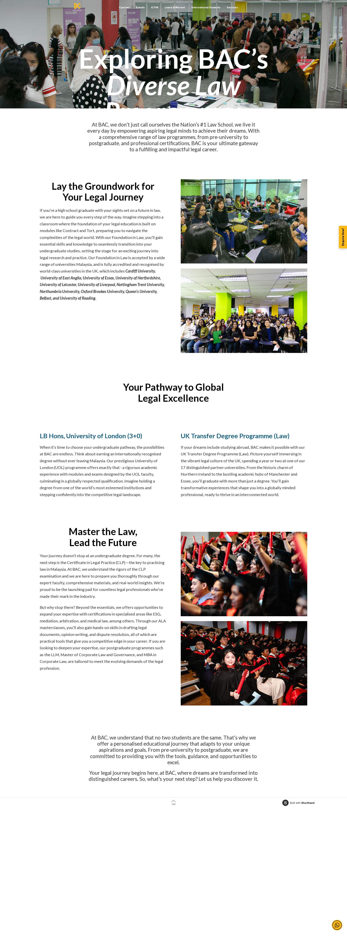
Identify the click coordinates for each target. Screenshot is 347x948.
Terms (232, 851)
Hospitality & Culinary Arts (87, 901)
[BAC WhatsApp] (253, 922)
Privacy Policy (237, 859)
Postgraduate (133, 876)
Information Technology (86, 859)
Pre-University (133, 851)
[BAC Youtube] (246, 922)
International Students (189, 868)
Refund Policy (236, 876)
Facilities (181, 876)
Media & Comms (82, 893)
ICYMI (180, 859)
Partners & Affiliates (188, 851)
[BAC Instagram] (239, 922)
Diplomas (130, 859)
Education (78, 876)
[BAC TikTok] (260, 922)
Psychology (79, 884)
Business (77, 868)
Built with (302, 802)
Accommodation (186, 884)
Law (75, 851)
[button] (337, 923)
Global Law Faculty (187, 893)
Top (173, 804)
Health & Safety (237, 868)
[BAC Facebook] (224, 922)
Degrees (130, 868)
